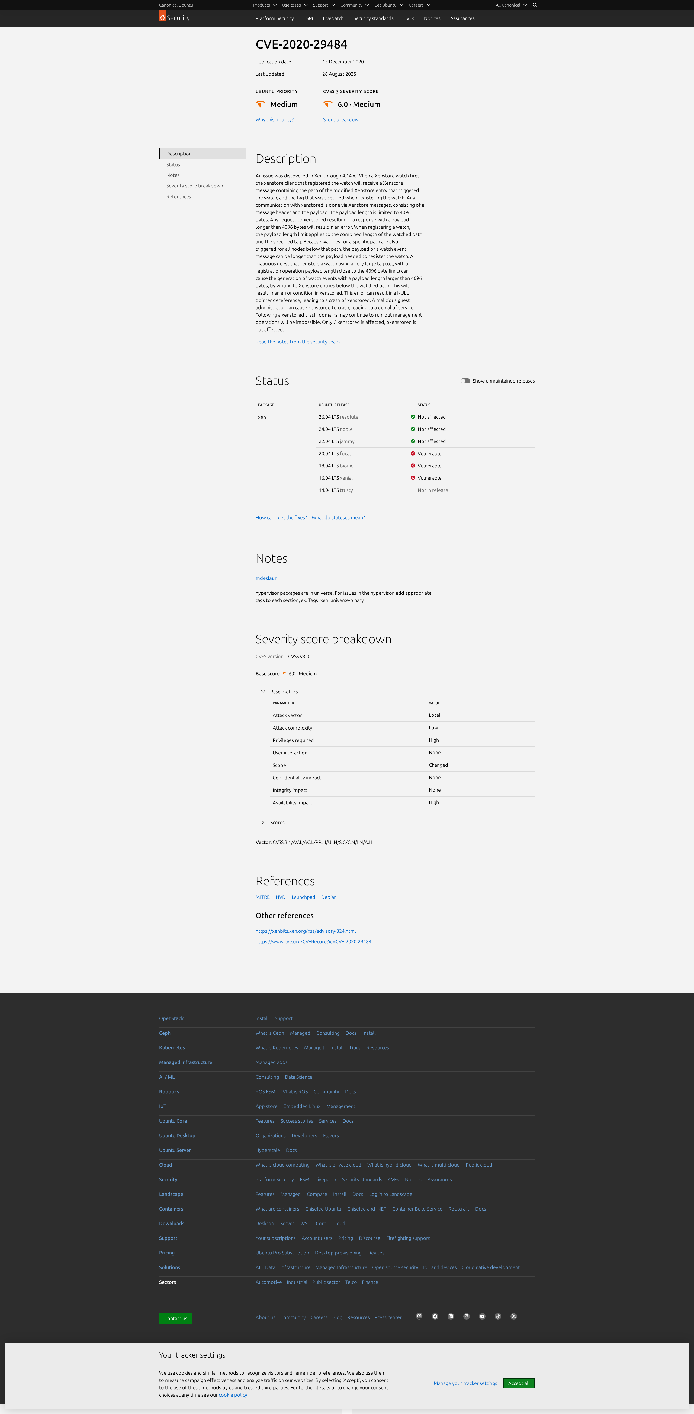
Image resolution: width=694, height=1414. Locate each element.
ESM (308, 18)
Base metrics (284, 691)
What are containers (277, 1208)
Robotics (169, 1091)
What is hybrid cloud (389, 1164)
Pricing (345, 1238)
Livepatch (333, 18)
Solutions (169, 1267)
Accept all (519, 1383)
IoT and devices (440, 1267)
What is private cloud (338, 1164)
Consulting (328, 1033)
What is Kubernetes (277, 1047)
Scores (277, 822)
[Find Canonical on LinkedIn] (452, 1318)
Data (270, 1267)
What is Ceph (270, 1033)
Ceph (165, 1033)
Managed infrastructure (185, 1062)
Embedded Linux (302, 1106)
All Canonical (508, 4)
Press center (388, 1317)
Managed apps (272, 1062)
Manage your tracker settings (465, 1383)
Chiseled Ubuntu (323, 1208)
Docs (351, 1033)
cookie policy (233, 1394)
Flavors (331, 1135)
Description (179, 153)
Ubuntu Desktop (177, 1135)
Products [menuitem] (261, 4)
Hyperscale (268, 1150)
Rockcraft (458, 1208)
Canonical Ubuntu (176, 4)
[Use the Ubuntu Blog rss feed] (515, 1318)
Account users (317, 1238)
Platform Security (275, 18)
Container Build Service (417, 1208)
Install (262, 1018)
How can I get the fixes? (281, 517)
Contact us (175, 1318)
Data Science (298, 1076)
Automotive (269, 1282)
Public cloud (479, 1164)
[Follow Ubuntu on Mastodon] (421, 1318)
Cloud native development (491, 1267)
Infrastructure (295, 1267)
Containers (171, 1208)
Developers (304, 1135)
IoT (162, 1106)
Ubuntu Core (173, 1120)
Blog (337, 1317)
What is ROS (294, 1091)
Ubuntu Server (175, 1150)
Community (326, 1091)
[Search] (535, 5)
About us (265, 1317)
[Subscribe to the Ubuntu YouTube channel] (484, 1318)
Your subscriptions (276, 1238)
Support (284, 1018)
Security (168, 1179)
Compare (317, 1194)
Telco (351, 1282)
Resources (378, 1047)
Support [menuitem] (320, 4)
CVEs (408, 18)
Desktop (265, 1223)
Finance (370, 1282)
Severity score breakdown (194, 185)
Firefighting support (408, 1238)
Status (173, 164)
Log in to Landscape (390, 1194)
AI (258, 1267)
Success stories (297, 1120)
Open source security (395, 1267)
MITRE (263, 897)
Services (328, 1120)
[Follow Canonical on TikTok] (500, 1318)
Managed (300, 1033)
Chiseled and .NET (366, 1208)
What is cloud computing (283, 1164)
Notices (432, 18)
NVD (281, 897)
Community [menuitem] (351, 4)
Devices (376, 1252)
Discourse (369, 1238)
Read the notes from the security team (298, 341)
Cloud (165, 1164)
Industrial (297, 1282)
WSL (305, 1223)
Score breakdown (342, 119)
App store (267, 1106)
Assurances (462, 18)
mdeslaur (266, 578)
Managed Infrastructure (341, 1267)
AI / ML (167, 1076)
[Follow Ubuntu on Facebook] (437, 1318)
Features (265, 1120)
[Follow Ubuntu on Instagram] (468, 1318)
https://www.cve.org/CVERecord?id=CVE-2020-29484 (313, 941)
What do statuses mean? (338, 517)
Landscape (171, 1194)
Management (340, 1106)
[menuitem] (511, 5)
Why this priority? (275, 119)
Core (321, 1223)
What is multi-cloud (439, 1164)
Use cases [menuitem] (291, 4)
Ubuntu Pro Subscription (282, 1252)
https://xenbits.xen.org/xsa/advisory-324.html (306, 931)
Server (287, 1223)
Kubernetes (172, 1047)
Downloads (171, 1223)
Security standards (374, 18)
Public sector (326, 1282)
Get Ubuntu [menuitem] (385, 4)
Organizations (271, 1135)
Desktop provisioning (338, 1252)
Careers (319, 1317)
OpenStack (171, 1018)
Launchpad (303, 897)
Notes (173, 175)
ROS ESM (265, 1091)
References (178, 196)
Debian (329, 897)
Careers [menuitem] (416, 4)
